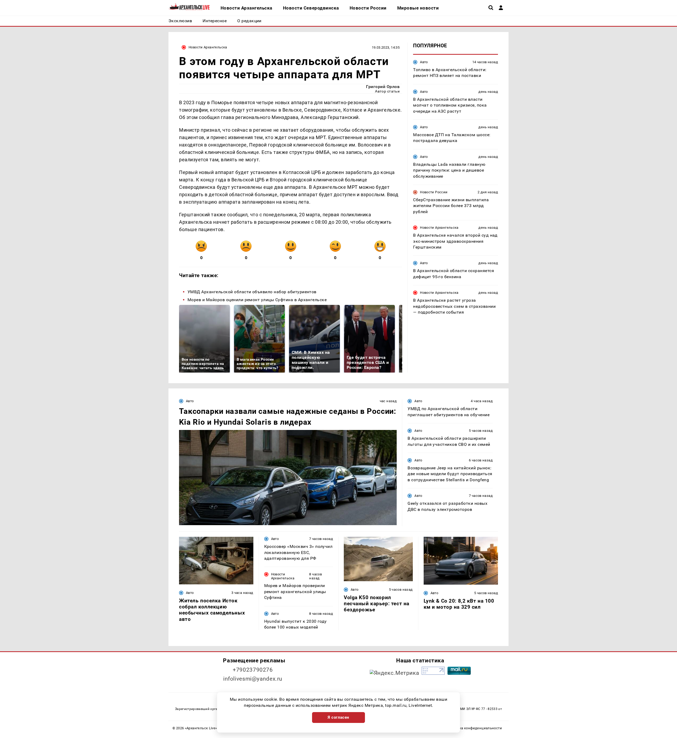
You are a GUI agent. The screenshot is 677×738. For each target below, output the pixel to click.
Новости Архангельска (208, 47)
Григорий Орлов (383, 86)
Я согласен (338, 717)
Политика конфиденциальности (474, 728)
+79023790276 (253, 670)
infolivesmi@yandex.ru (252, 679)
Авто (424, 62)
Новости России (433, 192)
